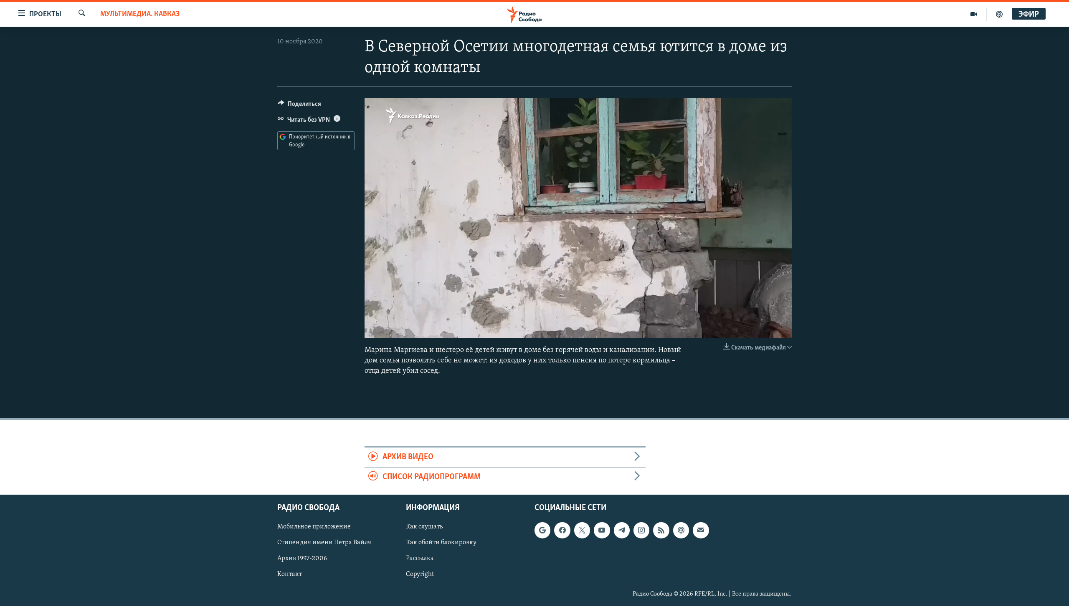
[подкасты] (999, 14)
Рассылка (420, 559)
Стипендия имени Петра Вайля (324, 543)
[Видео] (974, 14)
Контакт (289, 574)
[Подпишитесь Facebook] (562, 530)
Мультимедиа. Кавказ (140, 14)
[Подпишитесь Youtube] (602, 530)
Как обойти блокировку (441, 543)
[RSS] (661, 530)
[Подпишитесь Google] (542, 530)
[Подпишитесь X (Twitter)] (582, 530)
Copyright (420, 574)
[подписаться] (701, 530)
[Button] (299, 106)
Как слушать (424, 526)
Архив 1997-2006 (302, 559)
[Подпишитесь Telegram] (622, 530)
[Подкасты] (681, 530)
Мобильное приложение (314, 526)
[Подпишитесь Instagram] (641, 530)
